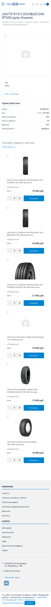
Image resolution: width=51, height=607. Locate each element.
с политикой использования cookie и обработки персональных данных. (24, 600)
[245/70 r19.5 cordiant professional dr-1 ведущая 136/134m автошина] (25, 218)
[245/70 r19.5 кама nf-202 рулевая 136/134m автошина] (25, 427)
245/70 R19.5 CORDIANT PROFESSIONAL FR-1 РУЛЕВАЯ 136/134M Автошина (25, 181)
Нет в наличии (12, 94)
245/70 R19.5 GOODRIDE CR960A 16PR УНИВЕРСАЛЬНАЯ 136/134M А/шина (22, 390)
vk (6, 583)
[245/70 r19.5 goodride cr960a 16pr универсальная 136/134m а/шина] (25, 375)
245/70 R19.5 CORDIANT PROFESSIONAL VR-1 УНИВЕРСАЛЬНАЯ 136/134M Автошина (25, 286)
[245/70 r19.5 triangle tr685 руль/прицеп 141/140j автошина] (25, 323)
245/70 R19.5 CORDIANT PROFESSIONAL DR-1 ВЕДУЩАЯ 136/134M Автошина (25, 233)
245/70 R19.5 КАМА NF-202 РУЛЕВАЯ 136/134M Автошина (21, 443)
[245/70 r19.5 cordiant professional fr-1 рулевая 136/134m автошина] (25, 166)
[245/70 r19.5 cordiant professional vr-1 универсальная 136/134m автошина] (25, 270)
